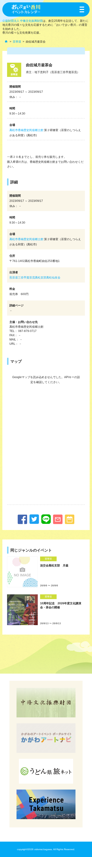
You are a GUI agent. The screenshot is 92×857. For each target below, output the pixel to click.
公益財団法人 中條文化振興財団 (22, 20)
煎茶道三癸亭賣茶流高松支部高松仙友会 (34, 277)
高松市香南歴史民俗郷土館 (26, 130)
